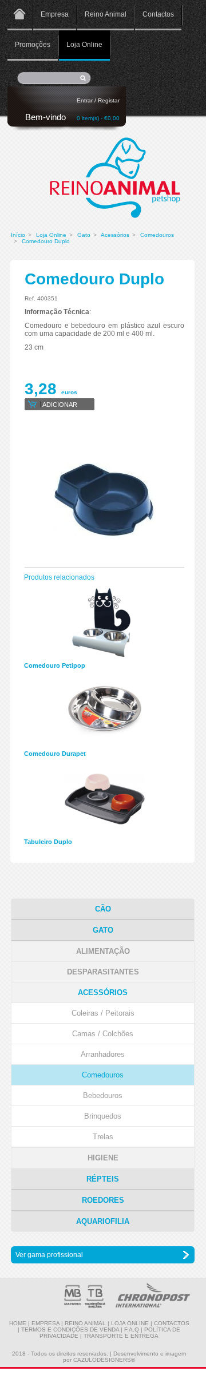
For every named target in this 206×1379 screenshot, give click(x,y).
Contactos (158, 14)
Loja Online (84, 45)
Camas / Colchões (102, 1033)
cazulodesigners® (104, 1360)
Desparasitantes (103, 972)
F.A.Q (131, 1329)
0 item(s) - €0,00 (98, 118)
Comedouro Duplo (46, 241)
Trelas (103, 1136)
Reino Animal (105, 14)
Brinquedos (102, 1116)
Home (19, 15)
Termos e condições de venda (70, 1329)
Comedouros (157, 235)
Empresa (55, 14)
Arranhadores (103, 1054)
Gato (83, 235)
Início (18, 235)
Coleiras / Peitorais (103, 1013)
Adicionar (59, 404)
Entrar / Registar (98, 100)
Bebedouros (102, 1095)
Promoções (32, 45)
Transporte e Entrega (121, 1336)
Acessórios (115, 235)
